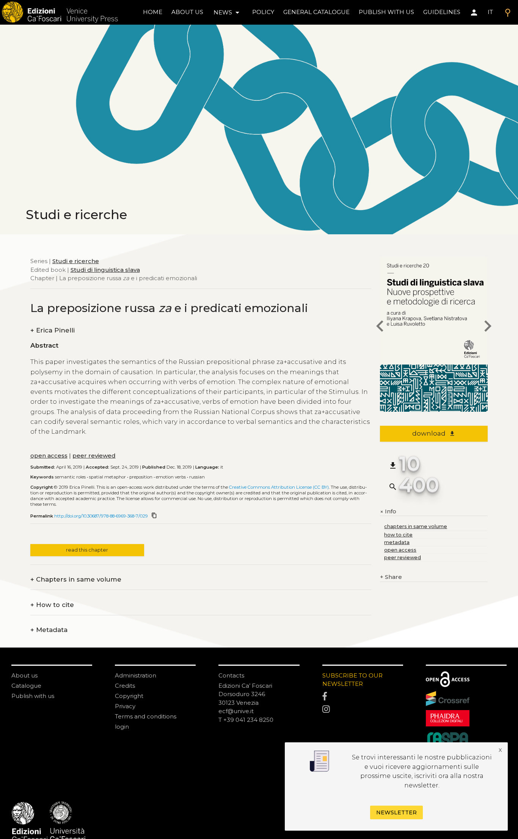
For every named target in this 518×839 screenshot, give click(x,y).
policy (263, 12)
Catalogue (26, 685)
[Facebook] (362, 696)
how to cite (398, 535)
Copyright (129, 695)
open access (48, 455)
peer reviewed (94, 455)
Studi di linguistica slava (105, 269)
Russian (197, 477)
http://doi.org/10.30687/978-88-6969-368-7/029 (101, 516)
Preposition (140, 477)
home (152, 12)
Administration (135, 675)
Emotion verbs (171, 477)
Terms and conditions (145, 716)
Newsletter (396, 812)
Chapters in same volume (75, 579)
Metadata (48, 630)
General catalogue (316, 12)
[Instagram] (362, 709)
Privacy (125, 706)
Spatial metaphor (107, 477)
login (122, 726)
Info (388, 512)
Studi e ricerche (75, 261)
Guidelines (441, 12)
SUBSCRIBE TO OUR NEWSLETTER (352, 680)
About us (187, 12)
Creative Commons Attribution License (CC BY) (279, 487)
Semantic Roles (70, 477)
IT (490, 12)
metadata (397, 542)
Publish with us (386, 12)
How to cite (52, 604)
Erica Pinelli (52, 330)
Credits (125, 685)
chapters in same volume (415, 526)
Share (391, 576)
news (227, 12)
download (433, 433)
